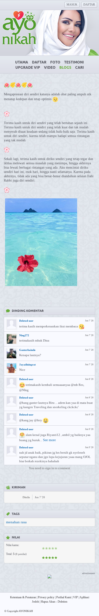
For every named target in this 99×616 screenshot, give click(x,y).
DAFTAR (89, 4)
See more (49, 440)
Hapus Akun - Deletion (54, 601)
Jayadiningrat (27, 364)
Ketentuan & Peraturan (23, 597)
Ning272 (24, 335)
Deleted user (26, 320)
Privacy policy (46, 597)
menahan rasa (16, 522)
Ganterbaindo (27, 349)
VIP (75, 597)
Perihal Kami (63, 597)
